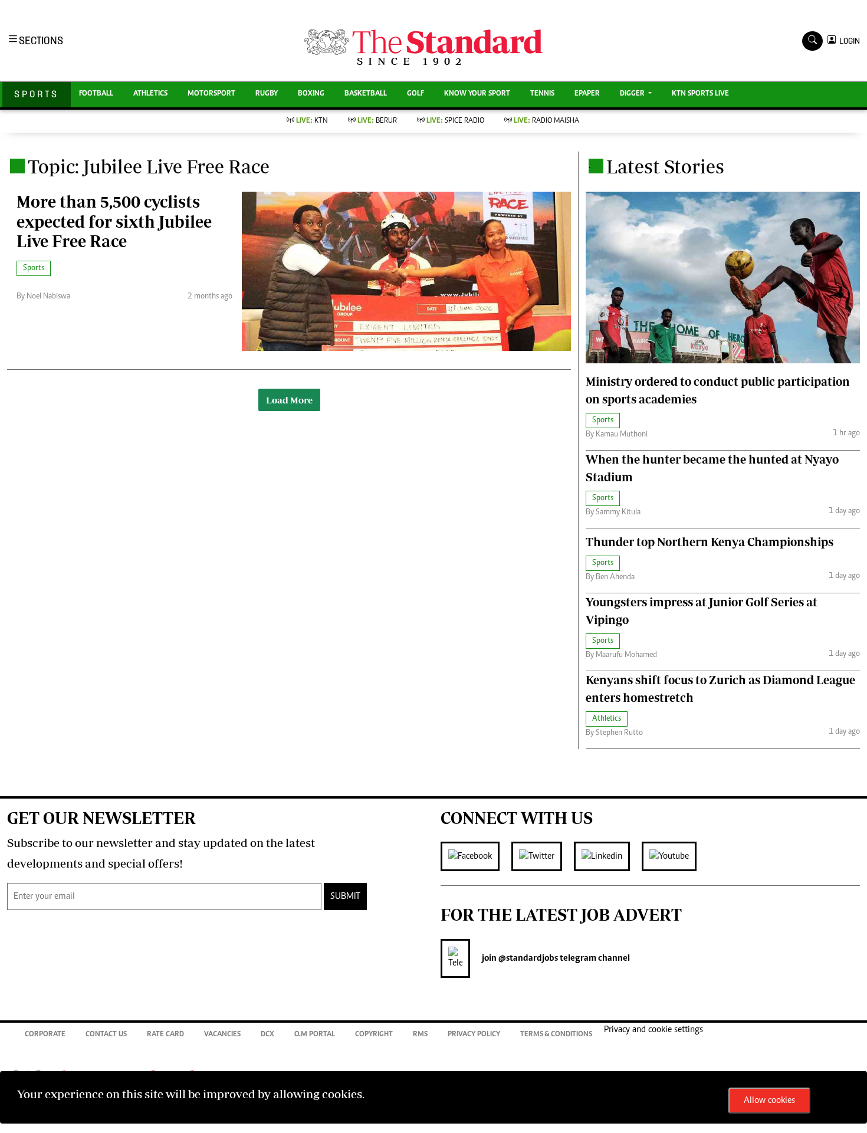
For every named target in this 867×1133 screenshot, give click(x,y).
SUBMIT (345, 896)
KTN (312, 121)
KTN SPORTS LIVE (700, 94)
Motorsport (211, 94)
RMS (420, 1035)
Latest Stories (665, 166)
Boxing (311, 94)
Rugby (266, 94)
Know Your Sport (477, 94)
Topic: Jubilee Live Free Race (149, 166)
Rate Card (165, 1035)
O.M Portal (314, 1035)
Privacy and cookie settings (653, 1030)
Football (96, 94)
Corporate (45, 1035)
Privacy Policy (474, 1035)
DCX (267, 1035)
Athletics (150, 94)
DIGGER (633, 94)
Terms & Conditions (556, 1035)
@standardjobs (527, 958)
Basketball (365, 94)
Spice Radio (455, 121)
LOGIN (848, 41)
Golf (415, 94)
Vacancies (222, 1035)
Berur (377, 121)
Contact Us (106, 1035)
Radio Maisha (546, 121)
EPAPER (587, 94)
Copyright (374, 1035)
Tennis (542, 94)
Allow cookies (769, 1100)
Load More (289, 400)
